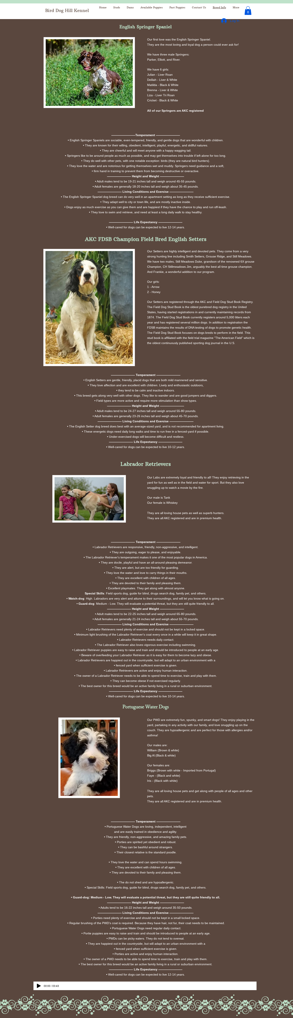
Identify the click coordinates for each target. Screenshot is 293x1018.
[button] (248, 10)
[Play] (39, 986)
